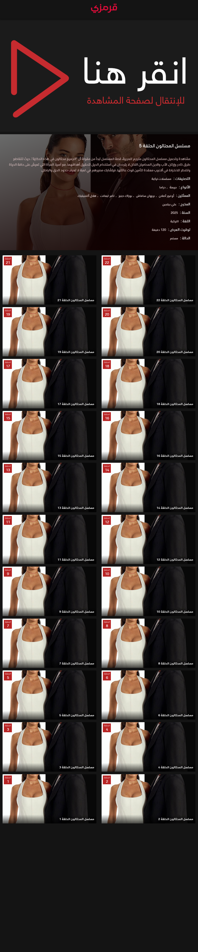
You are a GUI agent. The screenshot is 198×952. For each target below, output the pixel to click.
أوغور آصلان (166, 196)
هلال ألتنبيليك (87, 196)
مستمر (174, 238)
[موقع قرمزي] (104, 9)
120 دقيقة (159, 230)
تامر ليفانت (107, 196)
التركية (174, 221)
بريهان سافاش (145, 196)
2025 (174, 213)
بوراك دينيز (125, 196)
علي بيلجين (169, 204)
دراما (162, 187)
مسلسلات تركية (161, 179)
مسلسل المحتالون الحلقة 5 (164, 145)
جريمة (173, 187)
